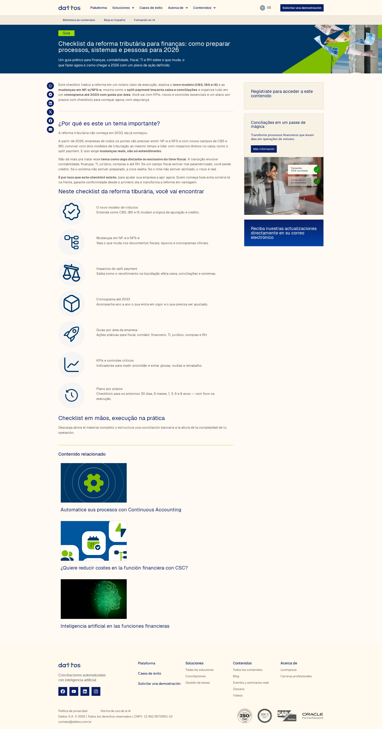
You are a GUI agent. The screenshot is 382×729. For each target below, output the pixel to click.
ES (269, 8)
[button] (50, 85)
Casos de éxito (149, 673)
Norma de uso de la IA (116, 711)
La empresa (288, 670)
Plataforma (146, 663)
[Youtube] (73, 691)
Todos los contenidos (247, 670)
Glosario (238, 689)
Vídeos (238, 695)
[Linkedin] (84, 691)
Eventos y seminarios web (251, 683)
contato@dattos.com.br (75, 722)
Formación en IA (144, 20)
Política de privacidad (72, 711)
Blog (236, 676)
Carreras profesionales (296, 676)
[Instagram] (96, 691)
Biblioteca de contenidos (79, 20)
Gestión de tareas (197, 683)
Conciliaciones (195, 676)
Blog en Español (114, 20)
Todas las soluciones (199, 670)
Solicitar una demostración (159, 683)
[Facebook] (62, 691)
